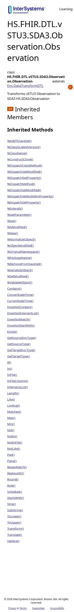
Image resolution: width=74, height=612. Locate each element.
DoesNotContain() (19, 307)
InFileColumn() (17, 381)
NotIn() (12, 436)
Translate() (14, 535)
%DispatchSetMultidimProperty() (30, 196)
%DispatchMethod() (21, 184)
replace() (13, 541)
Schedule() (14, 492)
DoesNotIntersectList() (23, 313)
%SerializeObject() (20, 270)
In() (9, 368)
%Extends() (15, 208)
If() (9, 362)
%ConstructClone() (20, 159)
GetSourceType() (19, 344)
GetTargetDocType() (21, 350)
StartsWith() (15, 498)
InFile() (12, 375)
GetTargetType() (18, 356)
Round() (12, 479)
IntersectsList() (17, 387)
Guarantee (38, 608)
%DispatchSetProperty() (24, 202)
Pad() (11, 455)
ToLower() (14, 516)
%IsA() (11, 221)
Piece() (12, 461)
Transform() (15, 528)
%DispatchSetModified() (24, 190)
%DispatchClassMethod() (24, 165)
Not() (10, 430)
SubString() (15, 510)
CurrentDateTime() (20, 301)
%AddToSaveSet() (19, 141)
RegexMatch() (17, 467)
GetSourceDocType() (21, 338)
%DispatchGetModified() (24, 171)
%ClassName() (17, 153)
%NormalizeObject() (21, 239)
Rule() (11, 485)
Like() (11, 399)
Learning (66, 9)
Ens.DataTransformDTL (25, 86)
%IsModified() (17, 227)
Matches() (14, 412)
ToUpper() (14, 522)
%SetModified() (18, 276)
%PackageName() (19, 258)
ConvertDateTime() (20, 295)
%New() (12, 233)
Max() (11, 418)
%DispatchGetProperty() (24, 178)
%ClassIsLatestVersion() (23, 147)
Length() (13, 393)
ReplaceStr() (15, 473)
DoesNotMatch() (18, 319)
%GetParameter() (19, 215)
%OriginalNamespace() (23, 251)
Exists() (12, 331)
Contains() (14, 288)
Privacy (12, 608)
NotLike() (13, 448)
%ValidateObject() (19, 282)
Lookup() (13, 405)
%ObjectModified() (20, 245)
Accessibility (57, 608)
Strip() (11, 504)
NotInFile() (14, 442)
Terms (23, 608)
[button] (10, 109)
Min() (11, 424)
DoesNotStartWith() (21, 325)
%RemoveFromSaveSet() (24, 264)
